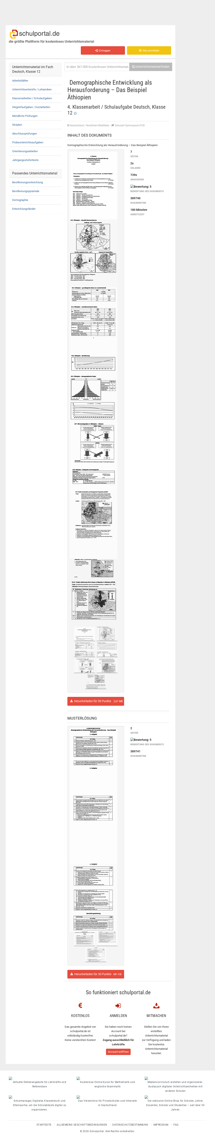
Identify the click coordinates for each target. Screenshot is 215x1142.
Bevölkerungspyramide (25, 191)
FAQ (175, 1124)
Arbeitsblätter (20, 80)
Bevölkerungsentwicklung (27, 182)
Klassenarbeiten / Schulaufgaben (32, 98)
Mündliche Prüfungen (25, 115)
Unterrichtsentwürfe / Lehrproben (32, 89)
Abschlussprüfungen (24, 133)
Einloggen (104, 50)
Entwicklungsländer (23, 208)
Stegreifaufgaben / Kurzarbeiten (31, 107)
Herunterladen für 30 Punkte (98, 701)
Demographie (20, 200)
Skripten (17, 124)
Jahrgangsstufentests (25, 160)
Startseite (44, 1124)
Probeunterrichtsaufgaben (27, 142)
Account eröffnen (118, 1051)
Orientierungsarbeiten (25, 151)
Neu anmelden (150, 50)
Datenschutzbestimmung (130, 1124)
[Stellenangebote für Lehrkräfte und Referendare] (39, 1078)
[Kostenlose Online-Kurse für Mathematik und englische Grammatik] (107, 1078)
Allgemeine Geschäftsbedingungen (82, 1124)
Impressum (160, 1124)
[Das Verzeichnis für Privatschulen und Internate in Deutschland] (107, 1097)
